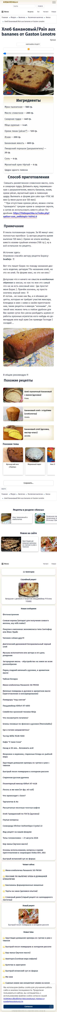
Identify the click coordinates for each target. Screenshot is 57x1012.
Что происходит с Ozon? (14, 795)
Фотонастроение (11, 614)
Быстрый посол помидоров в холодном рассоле (26, 771)
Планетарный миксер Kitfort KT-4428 (20, 783)
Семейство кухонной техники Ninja (19, 712)
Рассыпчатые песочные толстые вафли (21, 808)
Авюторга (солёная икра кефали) (21, 959)
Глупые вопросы (10, 820)
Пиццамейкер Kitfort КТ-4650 (16, 706)
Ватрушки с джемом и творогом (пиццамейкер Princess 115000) (28, 600)
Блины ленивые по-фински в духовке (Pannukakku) (27, 724)
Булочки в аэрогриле (15, 965)
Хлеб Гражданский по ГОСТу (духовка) (21, 814)
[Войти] (23, 2)
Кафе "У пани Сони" (12, 742)
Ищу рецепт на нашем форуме (17, 832)
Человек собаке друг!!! (13, 638)
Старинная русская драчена (16, 777)
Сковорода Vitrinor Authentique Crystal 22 (22, 826)
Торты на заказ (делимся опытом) (21, 891)
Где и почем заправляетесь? (16, 730)
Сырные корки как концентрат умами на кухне (27, 983)
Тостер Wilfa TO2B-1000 (14, 736)
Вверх (3, 489)
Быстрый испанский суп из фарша (19, 859)
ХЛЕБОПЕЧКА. (10, 2)
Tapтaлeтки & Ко (10, 802)
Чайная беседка (10, 679)
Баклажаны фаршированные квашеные (24, 885)
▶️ (29, 49)
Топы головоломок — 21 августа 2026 (20, 838)
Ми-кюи (9, 977)
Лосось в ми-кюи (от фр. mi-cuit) (18, 789)
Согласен (28, 1006)
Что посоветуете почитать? (15, 718)
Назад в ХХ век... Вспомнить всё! (18, 748)
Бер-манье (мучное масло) (15, 844)
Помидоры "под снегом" (14, 700)
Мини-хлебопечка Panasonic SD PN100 (21, 685)
